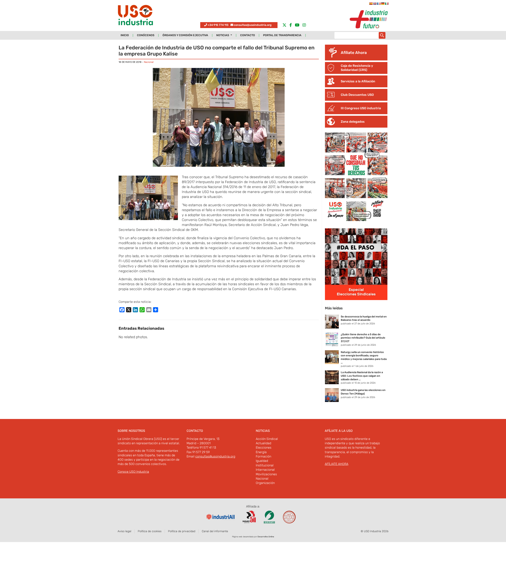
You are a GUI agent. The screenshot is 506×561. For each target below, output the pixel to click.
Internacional (265, 470)
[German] (382, 3)
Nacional (149, 62)
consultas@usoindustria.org (253, 25)
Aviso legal (124, 531)
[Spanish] (371, 3)
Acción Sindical (267, 439)
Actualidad (263, 443)
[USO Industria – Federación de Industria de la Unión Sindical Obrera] (135, 16)
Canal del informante (215, 531)
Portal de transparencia (282, 35)
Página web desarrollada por (253, 537)
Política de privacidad (181, 531)
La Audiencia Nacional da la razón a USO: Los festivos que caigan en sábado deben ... (362, 376)
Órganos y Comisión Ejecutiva (185, 35)
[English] (375, 3)
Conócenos (145, 35)
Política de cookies (149, 531)
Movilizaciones (266, 474)
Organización (265, 483)
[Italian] (386, 3)
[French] (378, 3)
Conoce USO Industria (133, 471)
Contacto (247, 35)
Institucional (265, 465)
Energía (261, 452)
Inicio (125, 35)
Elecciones (263, 447)
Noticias (223, 35)
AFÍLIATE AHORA (336, 464)
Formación (263, 456)
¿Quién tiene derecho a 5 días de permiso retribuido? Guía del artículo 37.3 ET (363, 338)
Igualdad (262, 461)
